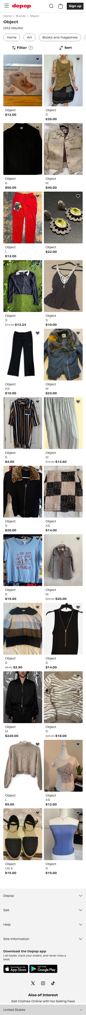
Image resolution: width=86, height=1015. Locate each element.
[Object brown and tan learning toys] (22, 80)
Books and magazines (60, 37)
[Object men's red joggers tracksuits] (22, 217)
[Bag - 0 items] (60, 6)
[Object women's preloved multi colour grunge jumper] (22, 629)
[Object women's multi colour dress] (22, 423)
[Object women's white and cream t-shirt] (63, 766)
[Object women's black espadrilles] (22, 834)
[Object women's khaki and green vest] (63, 80)
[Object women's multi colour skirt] (63, 492)
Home (11, 37)
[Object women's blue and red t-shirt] (22, 560)
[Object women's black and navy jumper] (22, 286)
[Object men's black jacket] (22, 697)
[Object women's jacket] (63, 354)
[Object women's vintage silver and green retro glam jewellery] (63, 217)
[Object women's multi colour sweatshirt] (63, 697)
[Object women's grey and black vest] (63, 286)
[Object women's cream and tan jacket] (63, 149)
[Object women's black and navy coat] (22, 149)
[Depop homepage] (21, 6)
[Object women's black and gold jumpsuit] (63, 629)
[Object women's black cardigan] (22, 492)
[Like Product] (37, 59)
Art (29, 37)
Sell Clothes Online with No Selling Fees (43, 1001)
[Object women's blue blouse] (63, 834)
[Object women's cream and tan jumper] (22, 766)
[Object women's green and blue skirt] (63, 423)
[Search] (51, 6)
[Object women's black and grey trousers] (22, 354)
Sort (68, 48)
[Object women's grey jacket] (63, 560)
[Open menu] (6, 6)
